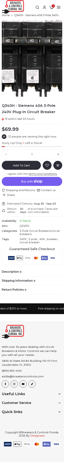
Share (11, 195)
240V (23, 239)
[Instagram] (14, 384)
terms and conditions (43, 174)
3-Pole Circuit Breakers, (35, 231)
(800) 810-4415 (12, 370)
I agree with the (32, 173)
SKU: (5, 226)
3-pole (33, 239)
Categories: (9, 231)
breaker (52, 239)
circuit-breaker (30, 242)
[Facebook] (5, 384)
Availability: (9, 220)
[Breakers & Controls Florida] (13, 7)
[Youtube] (23, 384)
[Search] (37, 7)
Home (6, 15)
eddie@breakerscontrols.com (23, 376)
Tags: (5, 239)
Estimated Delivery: (20, 203)
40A (42, 239)
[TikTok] (32, 384)
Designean (37, 435)
